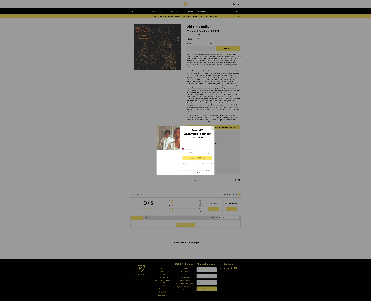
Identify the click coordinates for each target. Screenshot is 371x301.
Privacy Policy (206, 170)
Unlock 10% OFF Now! (197, 158)
